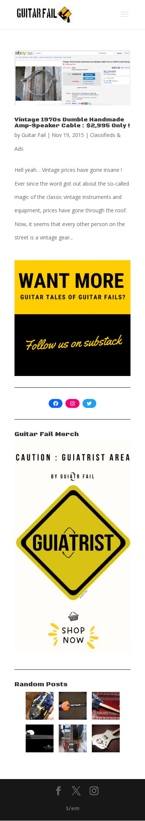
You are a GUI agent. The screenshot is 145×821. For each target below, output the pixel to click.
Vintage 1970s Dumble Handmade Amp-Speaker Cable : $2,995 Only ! (72, 122)
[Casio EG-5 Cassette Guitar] (106, 717)
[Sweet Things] (73, 717)
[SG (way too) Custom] (73, 750)
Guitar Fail (34, 134)
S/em (73, 808)
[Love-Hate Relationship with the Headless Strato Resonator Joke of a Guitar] (40, 717)
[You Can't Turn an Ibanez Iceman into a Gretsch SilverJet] (106, 750)
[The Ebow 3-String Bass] (40, 750)
